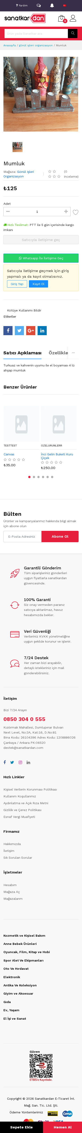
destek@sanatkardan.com (23, 747)
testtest (10, 445)
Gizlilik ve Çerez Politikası (22, 810)
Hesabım (10, 885)
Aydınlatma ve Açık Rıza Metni (25, 803)
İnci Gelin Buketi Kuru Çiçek (57, 456)
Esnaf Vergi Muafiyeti (19, 817)
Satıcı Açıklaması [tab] (22, 352)
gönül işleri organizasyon (36, 45)
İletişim (8, 851)
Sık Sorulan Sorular (17, 857)
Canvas (9, 454)
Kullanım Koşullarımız (19, 796)
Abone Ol (60, 536)
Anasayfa (9, 45)
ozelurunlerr (51, 445)
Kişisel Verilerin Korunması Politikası (30, 789)
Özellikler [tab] (59, 352)
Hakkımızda (12, 844)
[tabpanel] (41, 368)
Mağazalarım (13, 898)
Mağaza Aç (11, 892)
